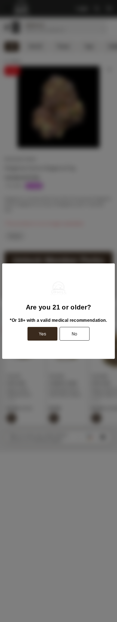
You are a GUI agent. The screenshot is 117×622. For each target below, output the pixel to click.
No (74, 334)
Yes (42, 334)
